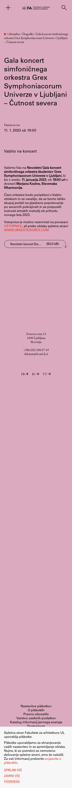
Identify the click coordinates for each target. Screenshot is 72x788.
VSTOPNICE (13, 226)
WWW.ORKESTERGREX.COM (26, 230)
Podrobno (12, 782)
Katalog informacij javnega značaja (36, 722)
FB (23, 374)
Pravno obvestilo (36, 714)
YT (45, 374)
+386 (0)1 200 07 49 (36, 350)
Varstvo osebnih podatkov (36, 718)
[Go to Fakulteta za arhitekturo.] (5, 34)
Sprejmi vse (13, 770)
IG (33, 374)
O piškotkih (36, 710)
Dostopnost (36, 726)
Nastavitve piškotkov (36, 706)
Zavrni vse (12, 776)
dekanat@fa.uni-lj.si (36, 354)
